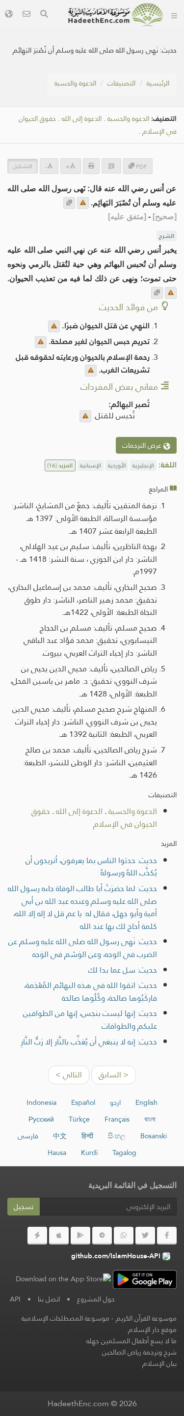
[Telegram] (102, 1235)
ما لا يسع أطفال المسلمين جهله (131, 1340)
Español (83, 1102)
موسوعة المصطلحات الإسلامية (65, 1318)
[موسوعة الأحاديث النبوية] (115, 14)
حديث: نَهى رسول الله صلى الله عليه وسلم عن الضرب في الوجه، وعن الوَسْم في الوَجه (82, 947)
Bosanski (153, 1135)
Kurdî (89, 1152)
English (146, 1102)
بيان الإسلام (159, 1363)
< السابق (114, 1075)
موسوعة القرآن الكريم (146, 1318)
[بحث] (44, 15)
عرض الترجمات (142, 445)
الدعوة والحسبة (75, 83)
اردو (115, 1102)
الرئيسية (158, 83)
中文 (60, 1135)
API (15, 1299)
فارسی (28, 1135)
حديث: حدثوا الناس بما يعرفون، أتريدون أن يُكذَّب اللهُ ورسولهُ (91, 866)
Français (117, 1119)
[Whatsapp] (123, 1235)
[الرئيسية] (174, 14)
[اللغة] (9, 15)
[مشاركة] (111, 165)
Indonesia (41, 1102)
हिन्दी (87, 1135)
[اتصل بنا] (26, 15)
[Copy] (69, 203)
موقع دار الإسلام (152, 1329)
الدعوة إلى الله (82, 119)
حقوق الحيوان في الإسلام (94, 817)
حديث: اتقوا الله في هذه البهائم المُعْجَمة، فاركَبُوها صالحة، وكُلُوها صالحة (90, 991)
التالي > (68, 1075)
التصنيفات (121, 83)
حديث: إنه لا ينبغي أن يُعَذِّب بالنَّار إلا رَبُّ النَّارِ (89, 1042)
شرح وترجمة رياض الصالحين (139, 1352)
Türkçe (79, 1119)
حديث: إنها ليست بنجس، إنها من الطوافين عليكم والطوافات (90, 1019)
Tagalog (124, 1152)
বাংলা (150, 1119)
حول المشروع (96, 1299)
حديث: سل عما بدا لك (122, 970)
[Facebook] (167, 1235)
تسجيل (23, 1206)
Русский (41, 1119)
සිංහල (117, 1135)
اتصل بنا (49, 1299)
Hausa (57, 1152)
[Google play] (80, 1235)
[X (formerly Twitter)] (145, 1235)
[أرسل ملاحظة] (83, 203)
